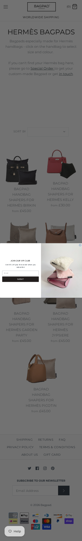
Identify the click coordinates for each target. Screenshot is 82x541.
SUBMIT (20, 279)
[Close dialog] (80, 245)
